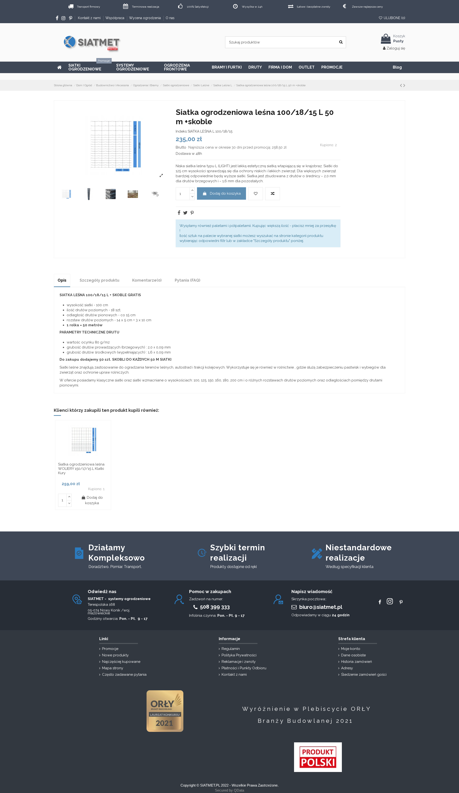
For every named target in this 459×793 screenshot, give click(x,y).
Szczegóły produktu (99, 280)
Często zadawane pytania (124, 675)
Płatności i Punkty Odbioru (244, 668)
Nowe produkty (115, 655)
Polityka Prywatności (239, 655)
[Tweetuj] (185, 213)
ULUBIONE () (394, 18)
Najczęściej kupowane (121, 662)
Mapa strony (112, 668)
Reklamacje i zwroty (239, 662)
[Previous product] (401, 85)
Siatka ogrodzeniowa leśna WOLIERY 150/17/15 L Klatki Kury (81, 468)
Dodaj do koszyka (225, 193)
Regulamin (231, 649)
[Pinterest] (192, 213)
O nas (170, 18)
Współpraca (115, 18)
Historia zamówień (356, 662)
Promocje (110, 649)
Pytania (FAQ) (187, 280)
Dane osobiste (353, 655)
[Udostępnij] (178, 213)
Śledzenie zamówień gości (364, 675)
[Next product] (404, 85)
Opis (62, 280)
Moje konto (350, 649)
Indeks (181, 131)
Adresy (347, 668)
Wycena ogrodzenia (145, 18)
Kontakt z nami (90, 18)
